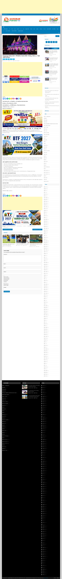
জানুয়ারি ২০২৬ (46, 199)
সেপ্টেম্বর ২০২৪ (47, 228)
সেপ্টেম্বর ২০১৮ (44, 556)
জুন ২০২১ (46, 298)
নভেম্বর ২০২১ (46, 289)
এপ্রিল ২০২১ (46, 302)
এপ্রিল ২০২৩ (43, 457)
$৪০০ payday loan (47, 116)
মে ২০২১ (46, 300)
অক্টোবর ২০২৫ (43, 403)
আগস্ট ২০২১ (43, 493)
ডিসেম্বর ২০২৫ (47, 201)
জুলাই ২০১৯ (43, 538)
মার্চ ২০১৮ (46, 368)
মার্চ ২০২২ (46, 282)
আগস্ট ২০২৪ (46, 230)
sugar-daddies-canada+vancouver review (51, 123)
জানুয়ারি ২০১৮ (46, 372)
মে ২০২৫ (43, 412)
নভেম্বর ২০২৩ (46, 246)
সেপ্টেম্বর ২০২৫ (47, 206)
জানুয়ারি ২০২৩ (46, 264)
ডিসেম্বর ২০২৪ (44, 421)
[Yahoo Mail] (17, 99)
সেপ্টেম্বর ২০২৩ (44, 448)
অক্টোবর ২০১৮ (46, 356)
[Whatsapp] (9, 99)
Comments (55, 48)
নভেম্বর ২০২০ (46, 311)
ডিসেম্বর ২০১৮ (46, 352)
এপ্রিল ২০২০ (46, 323)
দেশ (45, 141)
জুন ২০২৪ (46, 233)
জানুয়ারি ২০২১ (46, 307)
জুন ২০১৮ (46, 363)
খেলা (4, 407)
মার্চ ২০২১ (43, 502)
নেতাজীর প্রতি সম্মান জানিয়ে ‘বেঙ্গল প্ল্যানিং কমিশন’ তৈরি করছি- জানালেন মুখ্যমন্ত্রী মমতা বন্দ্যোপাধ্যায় (8, 229)
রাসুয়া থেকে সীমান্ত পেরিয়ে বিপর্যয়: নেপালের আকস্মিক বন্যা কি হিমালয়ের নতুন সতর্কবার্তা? (53, 52)
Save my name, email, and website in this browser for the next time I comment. (6, 279)
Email (5, 267)
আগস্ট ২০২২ (46, 273)
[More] (20, 99)
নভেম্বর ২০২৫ (46, 203)
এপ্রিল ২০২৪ (46, 237)
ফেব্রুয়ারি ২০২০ (47, 327)
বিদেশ (45, 156)
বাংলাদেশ (46, 154)
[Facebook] (3, 99)
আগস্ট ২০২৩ (46, 251)
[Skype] (19, 99)
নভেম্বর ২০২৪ (46, 224)
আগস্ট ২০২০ (46, 316)
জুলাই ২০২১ (46, 296)
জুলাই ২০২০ (46, 318)
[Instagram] (13, 99)
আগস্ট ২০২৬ (43, 385)
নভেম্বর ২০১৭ (43, 574)
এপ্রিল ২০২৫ (46, 215)
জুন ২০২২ (43, 475)
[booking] (22, 144)
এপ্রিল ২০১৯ (46, 345)
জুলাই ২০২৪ (43, 430)
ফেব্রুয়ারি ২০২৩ (47, 262)
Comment (5, 254)
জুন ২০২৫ (46, 212)
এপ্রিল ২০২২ (46, 280)
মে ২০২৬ (46, 192)
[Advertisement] (29, 7)
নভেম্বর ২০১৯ (46, 332)
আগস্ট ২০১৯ (46, 338)
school (46, 121)
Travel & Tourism (47, 125)
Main (46, 118)
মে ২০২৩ (46, 257)
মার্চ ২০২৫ (46, 217)
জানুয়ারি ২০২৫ (46, 221)
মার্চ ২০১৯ (46, 347)
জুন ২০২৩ (46, 255)
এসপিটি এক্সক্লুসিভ (47, 134)
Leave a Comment (16, 60)
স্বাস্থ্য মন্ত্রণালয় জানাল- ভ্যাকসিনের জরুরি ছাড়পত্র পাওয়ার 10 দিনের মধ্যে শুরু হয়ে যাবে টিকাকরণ (37, 229)
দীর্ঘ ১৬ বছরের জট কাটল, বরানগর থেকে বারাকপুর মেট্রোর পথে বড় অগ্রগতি (54, 58)
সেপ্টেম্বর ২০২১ (47, 293)
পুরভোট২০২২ (46, 145)
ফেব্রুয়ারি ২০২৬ (47, 197)
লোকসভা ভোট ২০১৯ (47, 170)
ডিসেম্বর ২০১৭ (46, 374)
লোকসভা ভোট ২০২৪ (47, 174)
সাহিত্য (46, 179)
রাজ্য (45, 165)
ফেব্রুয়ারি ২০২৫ (47, 219)
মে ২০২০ (43, 520)
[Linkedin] (7, 99)
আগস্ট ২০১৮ (46, 359)
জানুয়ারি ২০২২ (43, 484)
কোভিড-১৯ (46, 136)
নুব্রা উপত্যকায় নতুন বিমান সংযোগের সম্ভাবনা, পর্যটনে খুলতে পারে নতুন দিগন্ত (53, 79)
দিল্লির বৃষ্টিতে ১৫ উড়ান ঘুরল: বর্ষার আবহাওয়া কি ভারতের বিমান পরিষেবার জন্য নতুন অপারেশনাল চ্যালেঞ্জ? (54, 72)
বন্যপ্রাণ (46, 152)
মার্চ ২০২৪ (46, 239)
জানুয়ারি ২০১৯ (46, 350)
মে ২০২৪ (46, 235)
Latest (48, 48)
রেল (45, 168)
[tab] (48, 48)
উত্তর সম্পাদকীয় (47, 132)
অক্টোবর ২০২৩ (46, 248)
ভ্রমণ (45, 163)
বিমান (45, 159)
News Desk (11, 60)
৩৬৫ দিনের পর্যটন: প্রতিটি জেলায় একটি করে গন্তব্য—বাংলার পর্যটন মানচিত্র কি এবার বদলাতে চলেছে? (54, 65)
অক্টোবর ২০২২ (46, 269)
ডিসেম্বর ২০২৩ (47, 244)
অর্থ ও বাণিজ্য (46, 127)
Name (5, 263)
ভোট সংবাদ (46, 161)
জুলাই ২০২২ (46, 275)
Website (5, 271)
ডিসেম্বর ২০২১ (46, 287)
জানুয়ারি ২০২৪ (46, 242)
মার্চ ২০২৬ (43, 394)
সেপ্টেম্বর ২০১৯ (47, 336)
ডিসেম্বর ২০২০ (47, 309)
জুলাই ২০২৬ (46, 188)
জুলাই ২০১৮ (46, 361)
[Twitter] (5, 99)
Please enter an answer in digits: (6, 285)
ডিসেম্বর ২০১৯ (44, 529)
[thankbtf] (22, 217)
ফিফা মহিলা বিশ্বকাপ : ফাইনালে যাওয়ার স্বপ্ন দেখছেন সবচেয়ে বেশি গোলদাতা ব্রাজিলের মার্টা (8, 245)
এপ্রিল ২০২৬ (46, 194)
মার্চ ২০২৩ (46, 260)
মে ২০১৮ (46, 365)
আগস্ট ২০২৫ (46, 208)
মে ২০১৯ (46, 343)
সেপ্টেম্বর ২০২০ (47, 314)
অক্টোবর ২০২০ (43, 511)
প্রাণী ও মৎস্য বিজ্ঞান (47, 150)
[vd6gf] (22, 119)
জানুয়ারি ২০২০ (46, 329)
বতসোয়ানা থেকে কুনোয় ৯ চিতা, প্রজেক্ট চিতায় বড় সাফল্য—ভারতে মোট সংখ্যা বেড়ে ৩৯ (36, 245)
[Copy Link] (11, 99)
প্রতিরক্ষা (5, 416)
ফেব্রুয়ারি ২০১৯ (44, 547)
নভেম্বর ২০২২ (44, 466)
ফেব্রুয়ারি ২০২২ (47, 284)
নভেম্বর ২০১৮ (46, 354)
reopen (5, 389)
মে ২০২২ (46, 278)
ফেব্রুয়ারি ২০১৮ (47, 370)
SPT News (38, 246)
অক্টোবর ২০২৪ (46, 226)
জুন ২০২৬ (46, 190)
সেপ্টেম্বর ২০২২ (47, 271)
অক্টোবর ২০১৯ (46, 334)
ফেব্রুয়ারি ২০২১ (47, 305)
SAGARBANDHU (5, 227)
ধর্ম (45, 143)
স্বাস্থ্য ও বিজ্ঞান (46, 181)
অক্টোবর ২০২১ (46, 291)
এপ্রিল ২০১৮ (43, 565)
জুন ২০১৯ (46, 341)
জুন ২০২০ (46, 320)
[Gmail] (15, 99)
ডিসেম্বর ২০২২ (47, 266)
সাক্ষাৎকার (46, 177)
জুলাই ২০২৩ (46, 253)
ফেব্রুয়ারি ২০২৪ (44, 439)
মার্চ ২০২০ (46, 325)
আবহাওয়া (5, 398)
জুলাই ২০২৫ (46, 210)
